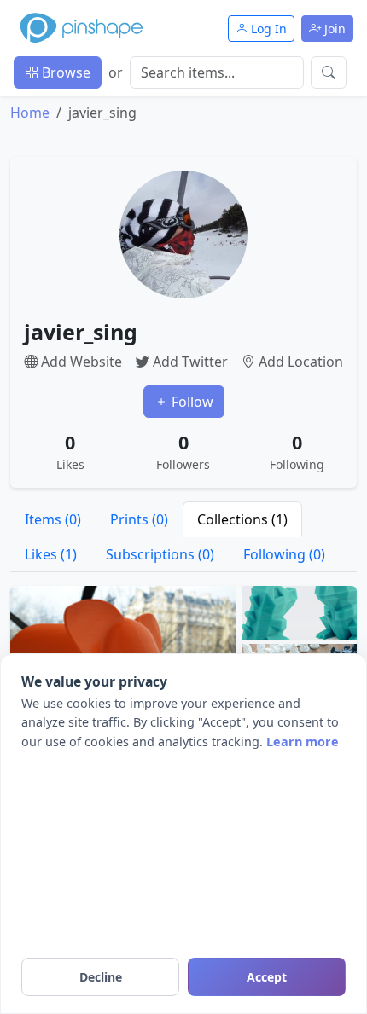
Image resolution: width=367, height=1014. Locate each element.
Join (333, 28)
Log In (267, 28)
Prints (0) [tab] (139, 519)
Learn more (302, 741)
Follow (190, 401)
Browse (64, 72)
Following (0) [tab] (284, 554)
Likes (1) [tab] (51, 554)
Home (30, 112)
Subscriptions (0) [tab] (160, 554)
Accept (267, 977)
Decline (100, 977)
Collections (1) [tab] (242, 519)
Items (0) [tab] (53, 519)
